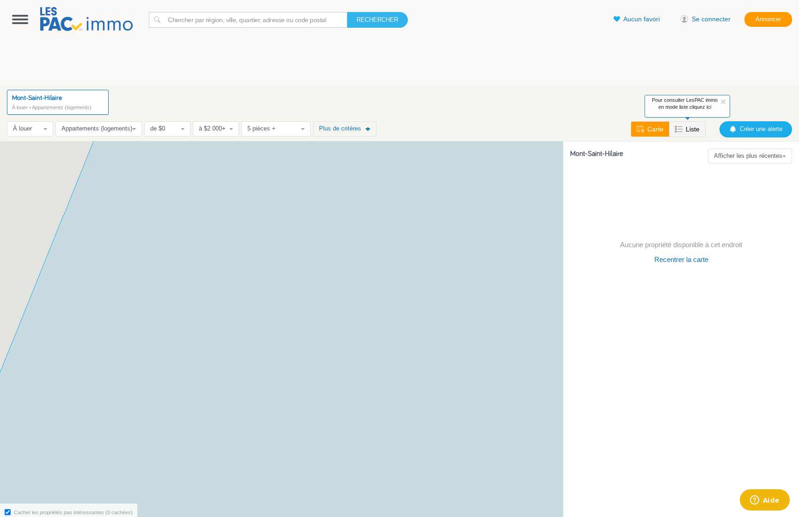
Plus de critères (340, 128)
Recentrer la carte (681, 259)
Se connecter (711, 19)
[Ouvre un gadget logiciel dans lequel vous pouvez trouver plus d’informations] (764, 500)
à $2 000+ (212, 128)
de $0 (157, 128)
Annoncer (768, 19)
